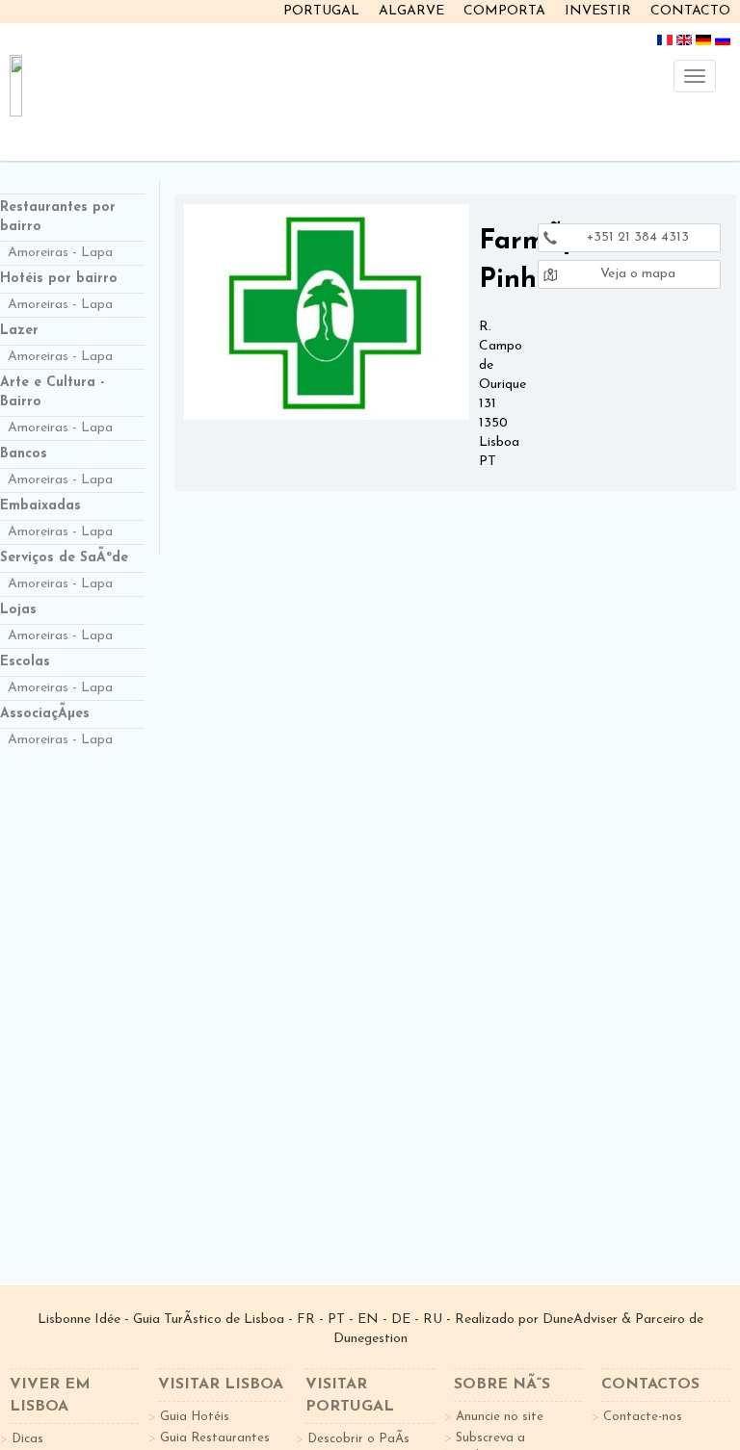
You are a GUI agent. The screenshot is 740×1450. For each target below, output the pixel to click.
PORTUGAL (321, 11)
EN (368, 1319)
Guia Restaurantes (215, 1438)
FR (306, 1319)
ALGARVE (411, 11)
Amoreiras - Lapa (60, 253)
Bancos (23, 454)
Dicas (27, 1439)
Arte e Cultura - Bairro (52, 392)
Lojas (18, 610)
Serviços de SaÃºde (64, 558)
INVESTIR (598, 11)
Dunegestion (370, 1339)
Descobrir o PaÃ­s (358, 1439)
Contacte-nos (642, 1417)
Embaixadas (40, 506)
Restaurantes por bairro (58, 217)
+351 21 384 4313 (636, 237)
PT (336, 1319)
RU (432, 1319)
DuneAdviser (580, 1319)
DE (400, 1319)
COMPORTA (504, 11)
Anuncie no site (499, 1417)
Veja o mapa (635, 274)
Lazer (19, 331)
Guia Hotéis (194, 1417)
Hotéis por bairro (59, 279)
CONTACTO (690, 11)
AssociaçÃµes (45, 714)
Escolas (25, 662)
